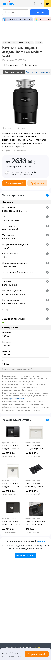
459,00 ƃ (30, 529)
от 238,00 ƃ (8, 491)
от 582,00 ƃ (8, 529)
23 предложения (33, 456)
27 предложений (9, 532)
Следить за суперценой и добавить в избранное (24, 173)
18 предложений (9, 494)
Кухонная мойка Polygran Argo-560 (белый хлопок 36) (34, 447)
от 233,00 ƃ (32, 491)
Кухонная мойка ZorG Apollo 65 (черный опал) (36, 523)
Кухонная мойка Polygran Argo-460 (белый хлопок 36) (11, 485)
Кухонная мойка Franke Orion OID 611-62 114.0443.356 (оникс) (12, 523)
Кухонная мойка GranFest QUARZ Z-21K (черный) (35, 485)
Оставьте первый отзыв (15, 128)
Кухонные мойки (9, 443)
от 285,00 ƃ (8, 453)
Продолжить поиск (25, 555)
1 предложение (32, 532)
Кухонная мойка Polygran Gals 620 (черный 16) (10, 447)
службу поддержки (16, 398)
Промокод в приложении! (18, 19)
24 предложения (9, 456)
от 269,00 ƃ (32, 453)
